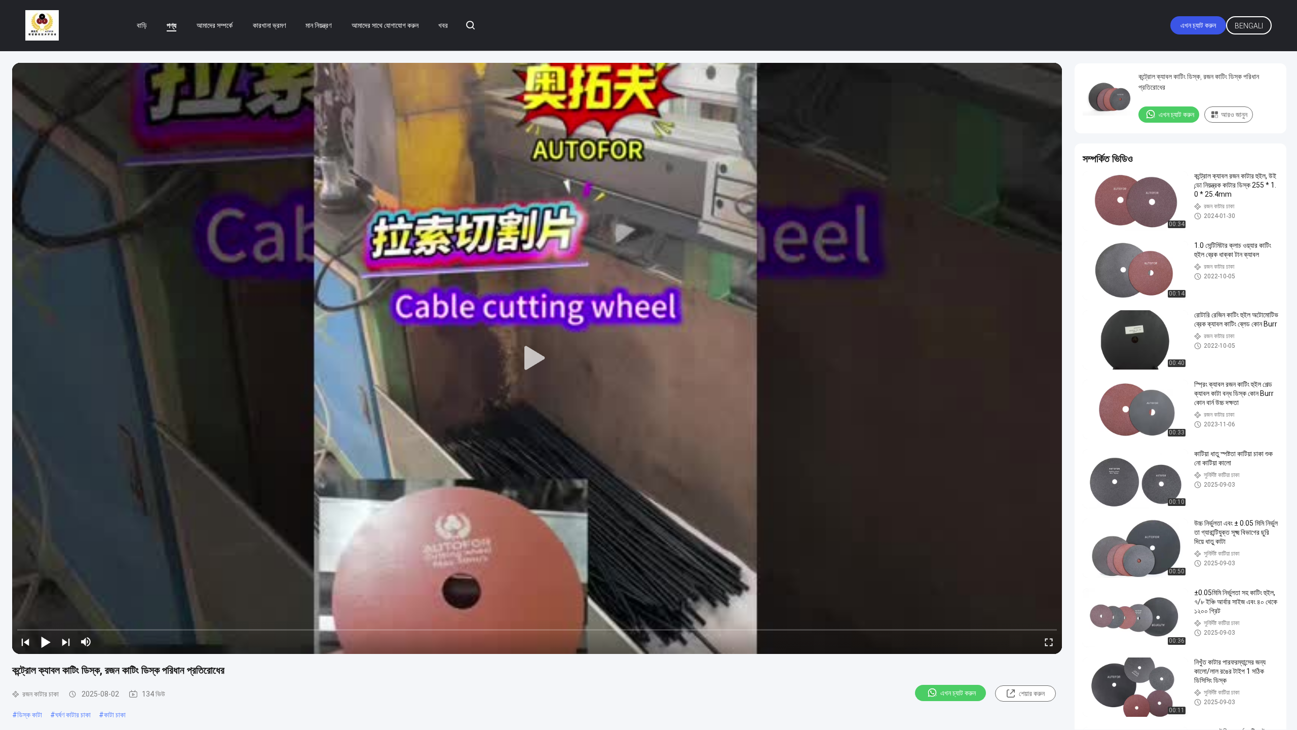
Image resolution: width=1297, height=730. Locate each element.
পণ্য (171, 25)
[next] (66, 641)
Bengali (1249, 26)
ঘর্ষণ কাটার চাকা (73, 715)
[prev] (25, 641)
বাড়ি (142, 25)
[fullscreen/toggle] (1049, 641)
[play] (537, 358)
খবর (443, 25)
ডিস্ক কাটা (29, 715)
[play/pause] (45, 641)
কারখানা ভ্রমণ (269, 25)
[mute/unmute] (86, 641)
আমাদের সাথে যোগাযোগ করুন (385, 25)
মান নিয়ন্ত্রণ (318, 25)
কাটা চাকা (115, 715)
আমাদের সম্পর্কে (215, 25)
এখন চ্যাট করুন (1198, 25)
